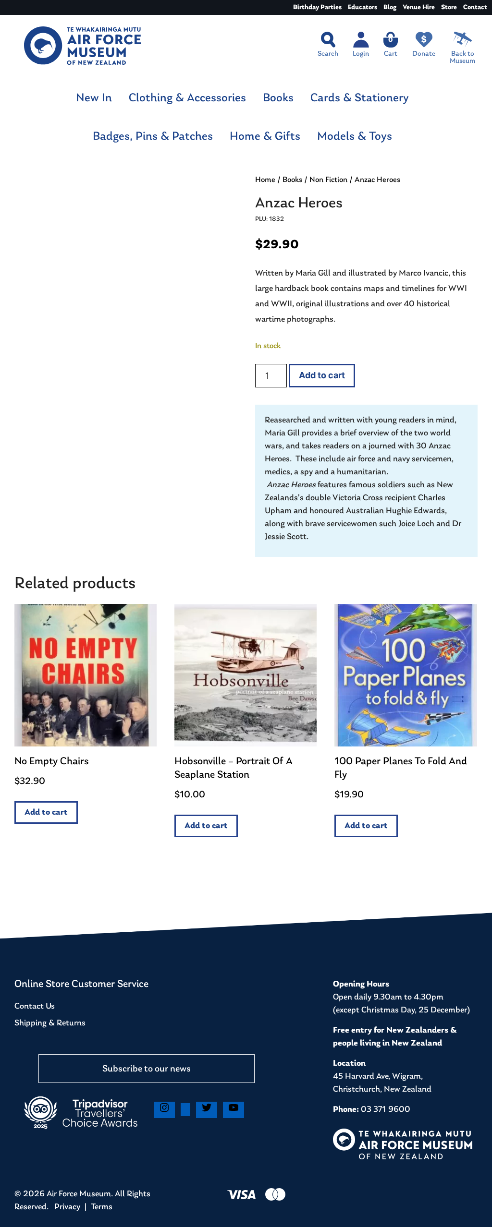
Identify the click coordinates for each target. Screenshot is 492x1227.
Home (265, 180)
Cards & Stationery (359, 98)
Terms (101, 1207)
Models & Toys (354, 137)
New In (94, 98)
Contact (475, 7)
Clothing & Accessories (187, 98)
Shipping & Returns (50, 1023)
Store (449, 7)
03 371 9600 (385, 1110)
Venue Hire (419, 7)
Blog (389, 7)
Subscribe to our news (146, 1069)
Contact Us (34, 1006)
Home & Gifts (265, 137)
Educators (362, 7)
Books (278, 98)
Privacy (67, 1207)
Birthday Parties (317, 7)
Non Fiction (328, 180)
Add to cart (322, 375)
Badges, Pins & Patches (153, 137)
